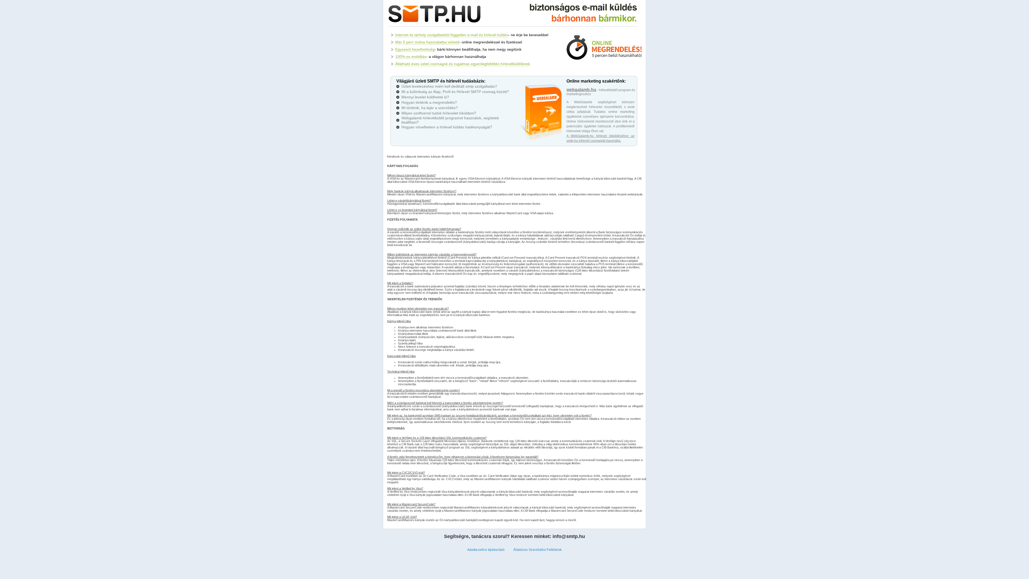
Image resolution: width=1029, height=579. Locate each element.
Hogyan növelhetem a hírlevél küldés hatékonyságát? (446, 127)
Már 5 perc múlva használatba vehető (427, 42)
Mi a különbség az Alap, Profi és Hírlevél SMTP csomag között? (455, 92)
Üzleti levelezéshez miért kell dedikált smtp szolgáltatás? (449, 86)
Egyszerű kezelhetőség (415, 49)
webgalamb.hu (581, 89)
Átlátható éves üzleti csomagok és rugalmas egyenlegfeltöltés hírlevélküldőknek (462, 64)
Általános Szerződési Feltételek (537, 550)
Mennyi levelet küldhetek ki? (425, 97)
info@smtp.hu (569, 536)
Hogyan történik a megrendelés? (429, 102)
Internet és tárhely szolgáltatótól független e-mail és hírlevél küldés (451, 35)
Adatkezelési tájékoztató (486, 550)
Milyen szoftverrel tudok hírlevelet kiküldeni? (438, 113)
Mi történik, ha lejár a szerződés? (429, 108)
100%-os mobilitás (410, 56)
